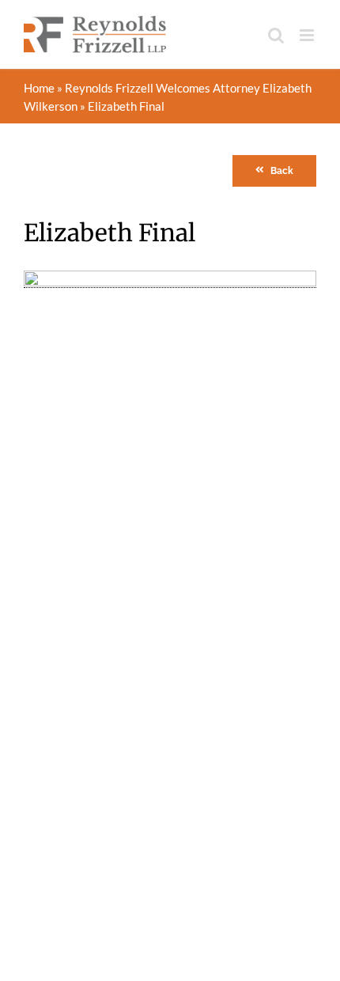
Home (39, 88)
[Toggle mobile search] (276, 35)
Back (281, 170)
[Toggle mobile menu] (308, 35)
